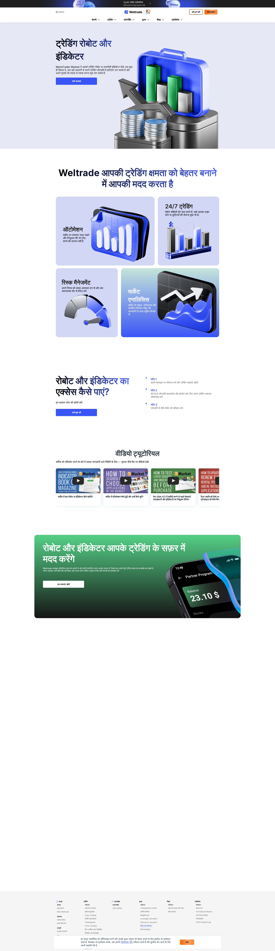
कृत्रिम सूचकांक (90, 912)
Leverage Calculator (148, 919)
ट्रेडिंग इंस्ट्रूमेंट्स (90, 919)
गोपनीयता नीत (126, 942)
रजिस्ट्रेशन (211, 12)
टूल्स (144, 19)
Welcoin (199, 908)
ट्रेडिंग (110, 19)
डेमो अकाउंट (172, 912)
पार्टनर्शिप (127, 19)
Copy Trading (90, 915)
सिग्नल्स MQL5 (145, 929)
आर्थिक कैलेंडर (144, 912)
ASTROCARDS (202, 915)
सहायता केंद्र (61, 920)
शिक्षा (159, 19)
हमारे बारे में (60, 908)
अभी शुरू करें (76, 412)
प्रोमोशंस (175, 19)
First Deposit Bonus (204, 912)
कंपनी (94, 19)
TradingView (90, 922)
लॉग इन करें (196, 12)
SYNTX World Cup (203, 922)
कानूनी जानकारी (62, 931)
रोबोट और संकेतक (146, 926)
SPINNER (199, 919)
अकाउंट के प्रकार (90, 908)
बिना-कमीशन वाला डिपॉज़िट (93, 929)
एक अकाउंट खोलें (63, 584)
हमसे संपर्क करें (61, 923)
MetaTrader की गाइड (176, 908)
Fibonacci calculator (148, 922)
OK (187, 942)
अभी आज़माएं (76, 81)
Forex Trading (91, 926)
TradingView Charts (148, 908)
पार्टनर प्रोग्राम (117, 908)
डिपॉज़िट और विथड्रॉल (92, 933)
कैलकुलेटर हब (144, 915)
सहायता (61, 12)
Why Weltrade (63, 912)
